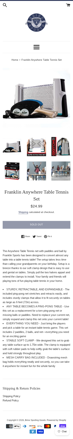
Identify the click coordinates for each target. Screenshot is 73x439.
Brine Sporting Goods (35, 420)
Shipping (23, 212)
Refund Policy (11, 400)
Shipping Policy (11, 396)
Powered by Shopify (56, 420)
